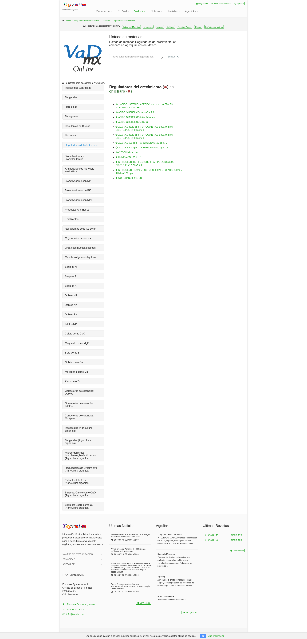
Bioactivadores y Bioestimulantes (74, 157)
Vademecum (103, 11)
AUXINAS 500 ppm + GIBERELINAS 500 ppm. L (142, 142)
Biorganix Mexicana (166, 554)
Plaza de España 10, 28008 (80, 604)
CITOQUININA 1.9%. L (129, 152)
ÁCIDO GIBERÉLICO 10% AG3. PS (136, 112)
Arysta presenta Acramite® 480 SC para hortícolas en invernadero (128, 549)
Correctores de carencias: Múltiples (79, 417)
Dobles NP (71, 295)
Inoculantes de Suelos (77, 126)
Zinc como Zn (72, 381)
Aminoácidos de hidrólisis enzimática (79, 170)
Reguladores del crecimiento (86, 20)
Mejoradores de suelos (78, 238)
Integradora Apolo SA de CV (169, 534)
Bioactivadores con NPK (79, 200)
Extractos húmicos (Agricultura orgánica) (77, 481)
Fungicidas (71, 97)
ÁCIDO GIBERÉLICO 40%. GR (133, 121)
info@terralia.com (75, 614)
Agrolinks (190, 11)
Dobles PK (71, 314)
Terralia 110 (236, 534)
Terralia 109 (212, 539)
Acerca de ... (70, 564)
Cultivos (170, 26)
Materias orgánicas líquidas (80, 257)
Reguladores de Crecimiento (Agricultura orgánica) (81, 469)
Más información (216, 635)
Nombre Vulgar (184, 26)
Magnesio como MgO (77, 343)
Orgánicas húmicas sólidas (80, 247)
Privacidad (69, 559)
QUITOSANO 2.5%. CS (130, 177)
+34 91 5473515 (75, 609)
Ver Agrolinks (191, 612)
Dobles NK (71, 305)
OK (203, 636)
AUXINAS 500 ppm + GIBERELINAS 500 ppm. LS (143, 147)
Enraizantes (72, 219)
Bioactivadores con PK (78, 190)
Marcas (160, 26)
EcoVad (122, 11)
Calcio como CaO (75, 333)
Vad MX (138, 11)
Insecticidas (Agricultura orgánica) (78, 429)
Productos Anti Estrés (77, 209)
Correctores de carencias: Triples (79, 404)
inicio (68, 20)
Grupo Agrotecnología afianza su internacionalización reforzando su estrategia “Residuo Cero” (130, 586)
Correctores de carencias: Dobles (79, 392)
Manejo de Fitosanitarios (78, 554)
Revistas (172, 11)
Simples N (71, 267)
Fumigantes (71, 116)
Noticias (155, 11)
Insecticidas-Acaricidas (78, 88)
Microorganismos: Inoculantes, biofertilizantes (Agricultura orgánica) (80, 455)
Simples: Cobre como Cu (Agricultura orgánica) (79, 506)
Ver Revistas (238, 550)
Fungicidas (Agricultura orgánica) (78, 441)
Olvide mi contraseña (222, 3)
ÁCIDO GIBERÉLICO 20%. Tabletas (136, 117)
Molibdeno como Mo (76, 372)
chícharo (106, 20)
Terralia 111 (212, 534)
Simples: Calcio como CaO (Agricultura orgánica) (80, 494)
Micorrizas (71, 135)
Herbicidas (71, 107)
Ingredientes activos (214, 26)
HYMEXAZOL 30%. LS (129, 157)
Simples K (71, 286)
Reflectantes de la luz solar (80, 228)
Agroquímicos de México (124, 20)
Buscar (171, 56)
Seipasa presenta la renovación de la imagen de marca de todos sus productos (130, 535)
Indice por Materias (131, 26)
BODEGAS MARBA (165, 596)
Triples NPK (72, 324)
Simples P (71, 276)
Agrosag (161, 576)
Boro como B (72, 352)
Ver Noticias (145, 602)
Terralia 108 (236, 539)
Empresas (148, 26)
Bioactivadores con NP (78, 181)
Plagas (198, 26)
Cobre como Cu (74, 362)
